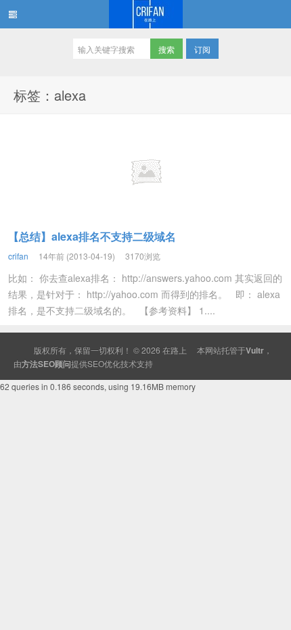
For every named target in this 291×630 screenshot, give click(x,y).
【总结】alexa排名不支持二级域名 (92, 236)
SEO (95, 363)
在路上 (145, 14)
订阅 (202, 49)
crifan (18, 256)
